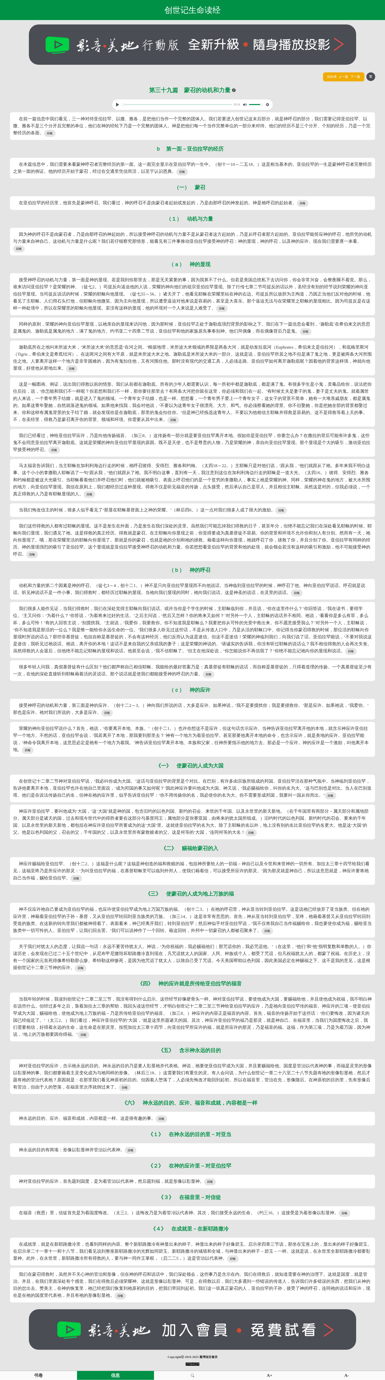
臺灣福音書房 (209, 1357)
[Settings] (267, 104)
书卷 (38, 1375)
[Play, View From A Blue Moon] (117, 104)
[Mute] (245, 104)
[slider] (177, 104)
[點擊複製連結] (234, 90)
